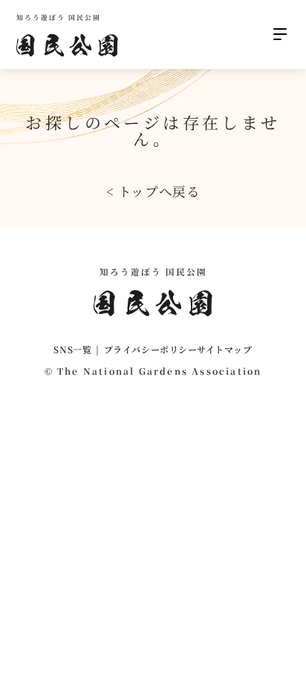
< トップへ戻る (153, 191)
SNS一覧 (72, 349)
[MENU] (280, 34)
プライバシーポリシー (151, 349)
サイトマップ (224, 349)
